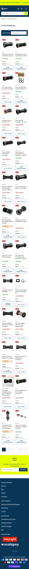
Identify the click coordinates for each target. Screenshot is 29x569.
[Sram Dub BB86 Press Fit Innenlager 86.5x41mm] (21, 381)
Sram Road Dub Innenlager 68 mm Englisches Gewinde (20, 153)
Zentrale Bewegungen (12, 18)
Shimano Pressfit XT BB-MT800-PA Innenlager (20, 358)
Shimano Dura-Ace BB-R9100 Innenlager (7, 357)
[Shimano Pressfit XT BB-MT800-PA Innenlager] (21, 347)
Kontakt (3, 493)
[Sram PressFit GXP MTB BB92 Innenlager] (21, 210)
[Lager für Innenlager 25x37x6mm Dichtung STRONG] (21, 416)
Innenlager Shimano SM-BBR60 (7, 290)
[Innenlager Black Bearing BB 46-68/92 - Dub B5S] (8, 210)
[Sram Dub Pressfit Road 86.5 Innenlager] (8, 78)
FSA (16, 321)
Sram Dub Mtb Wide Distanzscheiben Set (20, 88)
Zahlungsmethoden (6, 522)
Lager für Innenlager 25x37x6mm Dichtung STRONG (21, 426)
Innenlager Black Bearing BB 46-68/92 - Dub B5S (7, 221)
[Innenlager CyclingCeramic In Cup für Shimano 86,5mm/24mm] (8, 381)
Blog (2, 489)
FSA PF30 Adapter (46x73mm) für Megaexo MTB (20, 325)
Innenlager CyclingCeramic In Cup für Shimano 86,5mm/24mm (7, 393)
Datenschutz (4, 508)
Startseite (3, 18)
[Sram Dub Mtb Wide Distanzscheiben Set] (21, 78)
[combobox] (14, 13)
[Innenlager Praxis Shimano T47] (8, 111)
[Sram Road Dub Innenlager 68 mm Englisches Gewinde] (21, 143)
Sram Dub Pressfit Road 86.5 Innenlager (7, 88)
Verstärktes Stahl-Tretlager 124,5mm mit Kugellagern (7, 426)
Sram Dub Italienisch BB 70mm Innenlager (20, 187)
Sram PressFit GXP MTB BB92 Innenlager (21, 220)
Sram (3, 52)
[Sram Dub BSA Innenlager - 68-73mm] (21, 111)
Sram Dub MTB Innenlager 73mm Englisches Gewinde (20, 257)
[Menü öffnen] (26, 8)
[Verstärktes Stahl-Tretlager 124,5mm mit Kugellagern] (8, 416)
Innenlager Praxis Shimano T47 (6, 121)
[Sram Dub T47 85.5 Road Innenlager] (8, 246)
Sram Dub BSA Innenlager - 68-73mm (21, 121)
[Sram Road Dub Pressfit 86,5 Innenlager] (8, 143)
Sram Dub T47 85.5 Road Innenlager (7, 256)
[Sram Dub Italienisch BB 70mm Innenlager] (21, 177)
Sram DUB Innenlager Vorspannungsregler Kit (21, 291)
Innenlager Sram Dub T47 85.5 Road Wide (7, 55)
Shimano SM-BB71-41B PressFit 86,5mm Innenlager (7, 325)
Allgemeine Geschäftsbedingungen (10, 504)
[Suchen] (25, 13)
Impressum (4, 496)
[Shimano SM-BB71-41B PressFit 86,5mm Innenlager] (8, 314)
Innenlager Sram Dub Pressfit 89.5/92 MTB (21, 55)
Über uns (3, 486)
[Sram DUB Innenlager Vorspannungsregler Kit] (21, 280)
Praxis (3, 118)
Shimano (4, 184)
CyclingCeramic (5, 388)
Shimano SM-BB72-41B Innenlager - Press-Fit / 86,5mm (7, 188)
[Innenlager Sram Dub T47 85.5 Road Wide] (8, 45)
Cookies (3, 511)
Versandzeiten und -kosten (8, 519)
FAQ (2, 530)
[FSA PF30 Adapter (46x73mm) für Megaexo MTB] (21, 314)
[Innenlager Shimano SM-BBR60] (8, 280)
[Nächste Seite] (25, 449)
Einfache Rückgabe (6, 526)
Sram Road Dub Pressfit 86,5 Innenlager (6, 153)
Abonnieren (23, 469)
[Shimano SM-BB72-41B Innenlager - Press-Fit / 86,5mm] (8, 177)
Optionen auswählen (8, 304)
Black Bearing (5, 218)
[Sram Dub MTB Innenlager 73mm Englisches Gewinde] (21, 246)
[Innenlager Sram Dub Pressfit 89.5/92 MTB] (21, 45)
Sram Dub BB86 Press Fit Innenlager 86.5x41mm (21, 392)
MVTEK (3, 423)
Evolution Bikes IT (11, 557)
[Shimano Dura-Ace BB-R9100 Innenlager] (8, 347)
